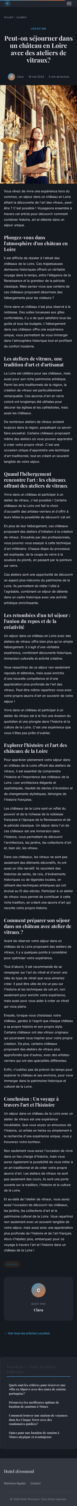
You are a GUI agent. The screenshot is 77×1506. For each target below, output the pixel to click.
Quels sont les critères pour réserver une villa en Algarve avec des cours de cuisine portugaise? (37, 1389)
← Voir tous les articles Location (27, 1333)
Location (21, 17)
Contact (35, 1483)
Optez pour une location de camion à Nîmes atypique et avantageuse (34, 1435)
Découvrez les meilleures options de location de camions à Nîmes (34, 1404)
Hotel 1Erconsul (19, 1471)
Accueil (8, 17)
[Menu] (69, 3)
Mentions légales (15, 1483)
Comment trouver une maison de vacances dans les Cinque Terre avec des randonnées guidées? (38, 1419)
